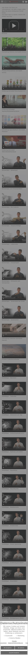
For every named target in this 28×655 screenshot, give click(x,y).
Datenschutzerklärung (15, 643)
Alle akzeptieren (8, 647)
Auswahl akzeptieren (14, 652)
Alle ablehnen (21, 647)
